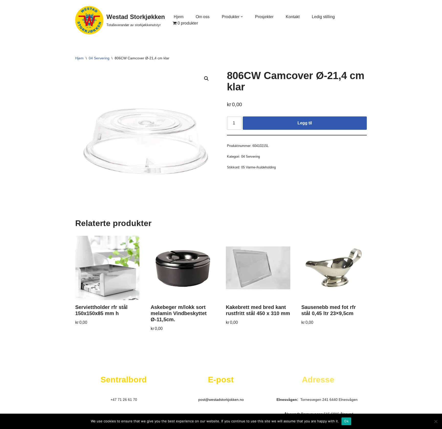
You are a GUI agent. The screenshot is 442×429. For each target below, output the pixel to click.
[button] (242, 17)
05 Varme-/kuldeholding (258, 167)
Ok (346, 421)
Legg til (304, 123)
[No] (435, 421)
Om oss (202, 17)
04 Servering (99, 58)
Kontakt (293, 17)
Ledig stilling (323, 17)
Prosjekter (264, 17)
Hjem (178, 17)
